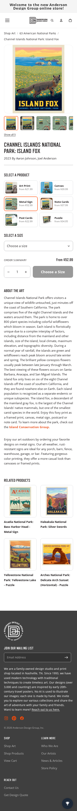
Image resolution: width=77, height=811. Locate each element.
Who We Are (49, 746)
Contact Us (11, 788)
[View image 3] (43, 123)
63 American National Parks (38, 33)
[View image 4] (60, 123)
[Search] (52, 20)
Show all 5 (10, 134)
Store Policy (49, 768)
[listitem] (21, 187)
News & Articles (51, 761)
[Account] (61, 20)
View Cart (10, 761)
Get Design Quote (16, 795)
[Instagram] (6, 718)
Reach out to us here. (46, 709)
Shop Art (9, 33)
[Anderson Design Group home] (38, 20)
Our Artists (48, 753)
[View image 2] (27, 123)
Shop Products (14, 753)
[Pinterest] (14, 718)
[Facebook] (22, 718)
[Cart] (70, 20)
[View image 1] (11, 123)
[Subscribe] (66, 657)
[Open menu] (7, 20)
